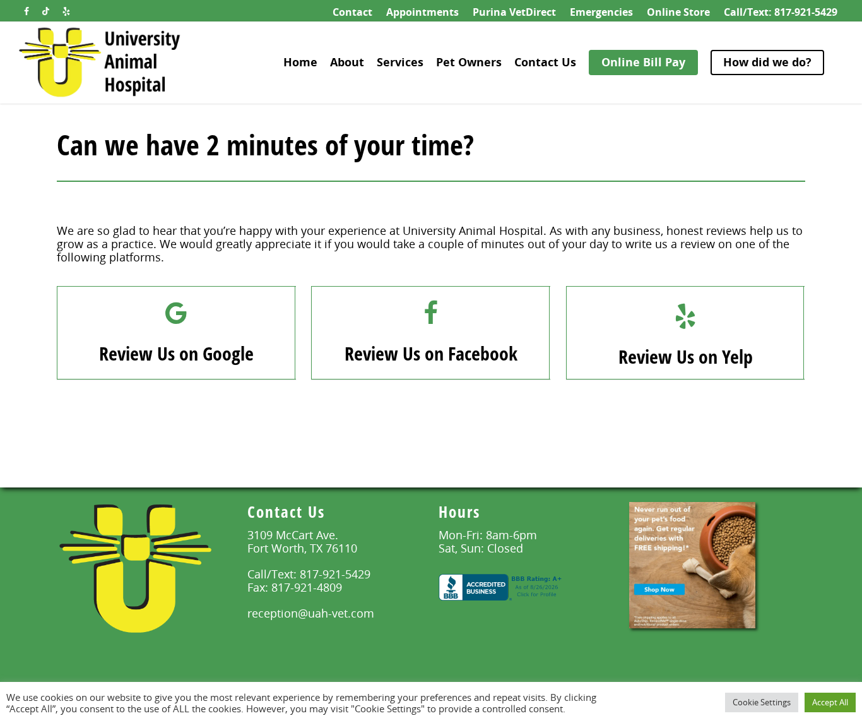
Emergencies (601, 12)
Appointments (422, 12)
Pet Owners (469, 61)
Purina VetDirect (514, 12)
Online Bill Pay (643, 61)
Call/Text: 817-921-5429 (780, 12)
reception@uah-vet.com (310, 613)
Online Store (678, 12)
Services (400, 61)
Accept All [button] (830, 702)
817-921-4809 (306, 587)
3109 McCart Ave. (292, 534)
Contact (352, 12)
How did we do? (767, 61)
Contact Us (545, 61)
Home (300, 61)
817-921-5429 (335, 574)
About (347, 61)
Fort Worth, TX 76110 (302, 548)
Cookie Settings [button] (762, 702)
